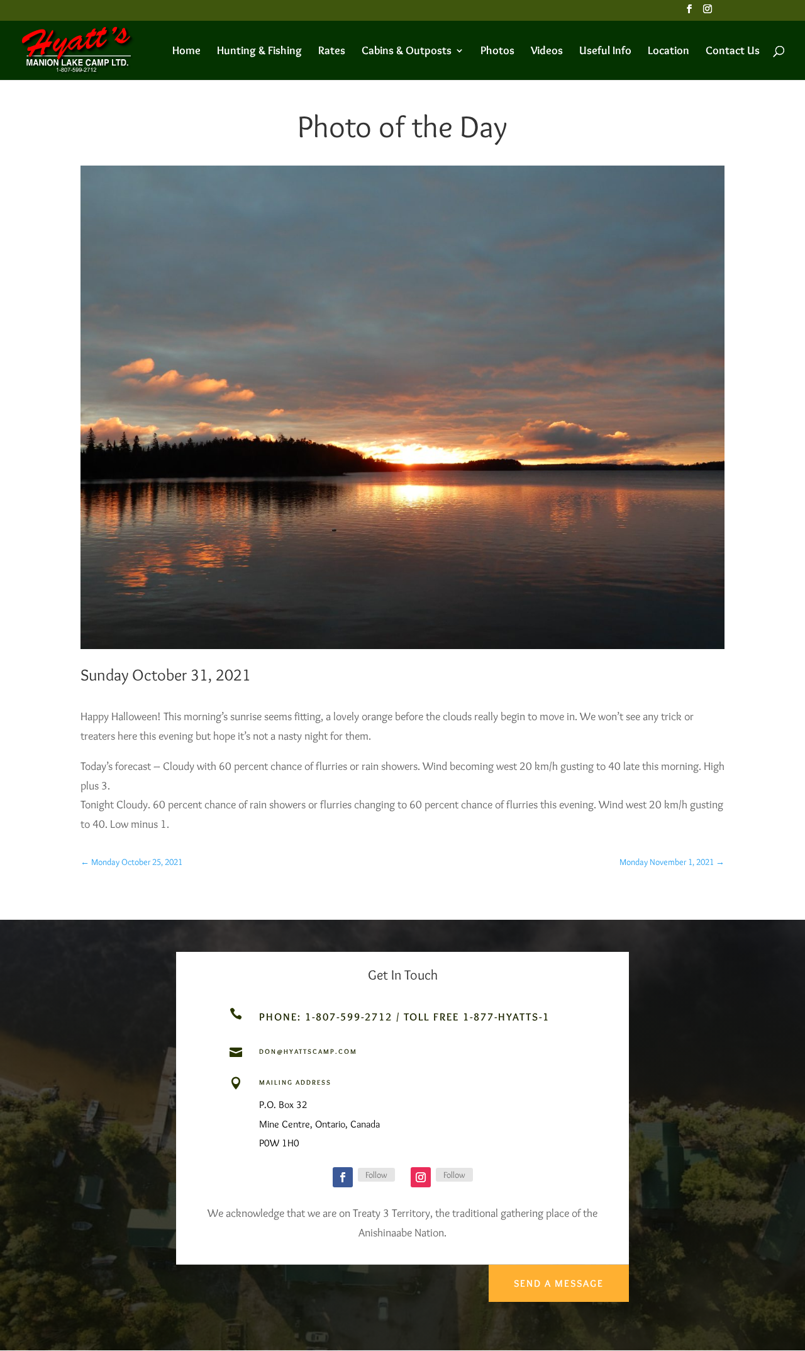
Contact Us (733, 51)
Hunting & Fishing (259, 51)
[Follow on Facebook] (343, 1177)
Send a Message (559, 1283)
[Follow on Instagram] (421, 1177)
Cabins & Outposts (407, 51)
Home (186, 51)
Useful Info (605, 51)
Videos (547, 51)
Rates (331, 51)
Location (668, 51)
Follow (376, 1174)
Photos (497, 51)
